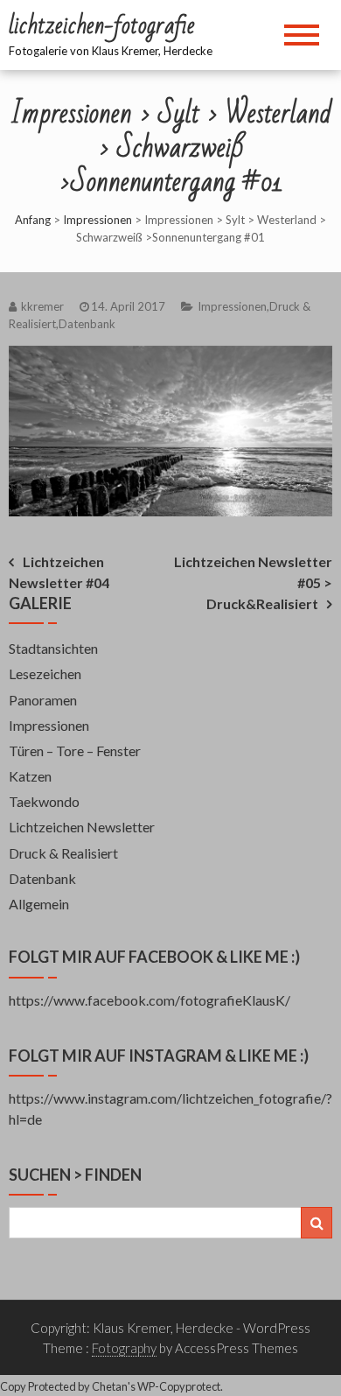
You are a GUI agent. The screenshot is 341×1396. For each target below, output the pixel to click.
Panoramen (43, 699)
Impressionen (97, 220)
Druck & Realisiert (63, 853)
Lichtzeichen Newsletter (82, 826)
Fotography (124, 1348)
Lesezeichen (45, 673)
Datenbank (87, 324)
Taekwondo (44, 801)
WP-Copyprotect (178, 1386)
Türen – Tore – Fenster (75, 750)
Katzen (30, 776)
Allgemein (39, 903)
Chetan (110, 1386)
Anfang (33, 220)
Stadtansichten (53, 648)
